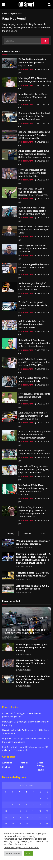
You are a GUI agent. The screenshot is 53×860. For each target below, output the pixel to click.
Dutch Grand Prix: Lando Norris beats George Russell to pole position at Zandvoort (34, 343)
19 (20, 817)
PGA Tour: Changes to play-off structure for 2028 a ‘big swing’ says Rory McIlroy (34, 434)
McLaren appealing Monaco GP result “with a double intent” (33, 267)
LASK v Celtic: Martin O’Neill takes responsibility (33, 379)
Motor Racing (40, 764)
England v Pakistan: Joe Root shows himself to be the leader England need (34, 116)
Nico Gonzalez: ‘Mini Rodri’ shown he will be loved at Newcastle (32, 97)
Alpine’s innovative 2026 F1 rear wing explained (32, 587)
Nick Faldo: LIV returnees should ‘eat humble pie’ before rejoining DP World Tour (34, 362)
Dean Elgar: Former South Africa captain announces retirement (32, 248)
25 (13, 823)
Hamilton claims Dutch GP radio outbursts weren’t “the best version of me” (33, 415)
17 (6, 817)
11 (13, 811)
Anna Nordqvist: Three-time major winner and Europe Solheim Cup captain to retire (34, 153)
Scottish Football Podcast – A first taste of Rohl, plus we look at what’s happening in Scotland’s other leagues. (33, 558)
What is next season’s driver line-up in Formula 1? (33, 542)
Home (4, 13)
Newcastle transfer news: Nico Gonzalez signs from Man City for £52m (32, 172)
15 (40, 811)
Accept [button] (29, 853)
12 (20, 811)
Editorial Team (26, 69)
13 (26, 811)
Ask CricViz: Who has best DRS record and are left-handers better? (32, 324)
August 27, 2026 (42, 69)
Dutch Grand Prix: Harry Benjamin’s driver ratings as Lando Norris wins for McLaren (33, 490)
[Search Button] (45, 41)
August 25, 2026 (42, 423)
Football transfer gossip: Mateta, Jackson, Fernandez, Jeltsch (33, 305)
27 (26, 823)
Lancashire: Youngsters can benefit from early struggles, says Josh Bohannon (33, 469)
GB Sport (26, 4)
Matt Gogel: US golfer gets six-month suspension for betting (34, 80)
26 (20, 823)
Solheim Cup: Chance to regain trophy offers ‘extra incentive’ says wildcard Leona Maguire (32, 512)
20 (26, 817)
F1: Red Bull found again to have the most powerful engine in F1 (32, 62)
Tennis (40, 769)
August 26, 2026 (42, 142)
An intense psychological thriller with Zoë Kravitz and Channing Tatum (34, 286)
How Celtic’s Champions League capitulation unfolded (34, 452)
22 (40, 817)
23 (47, 817)
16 (47, 811)
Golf (21, 767)
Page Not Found (16, 13)
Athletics (7, 762)
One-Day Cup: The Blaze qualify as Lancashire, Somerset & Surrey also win (33, 191)
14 (33, 811)
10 (6, 811)
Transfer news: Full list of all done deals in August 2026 (33, 574)
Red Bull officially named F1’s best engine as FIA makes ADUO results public (34, 134)
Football (23, 762)
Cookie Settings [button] (13, 853)
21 (33, 817)
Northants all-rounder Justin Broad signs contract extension (34, 396)
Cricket (6, 767)
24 (6, 823)
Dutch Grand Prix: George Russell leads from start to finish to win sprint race (32, 210)
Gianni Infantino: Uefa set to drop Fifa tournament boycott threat (34, 229)
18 (13, 817)
